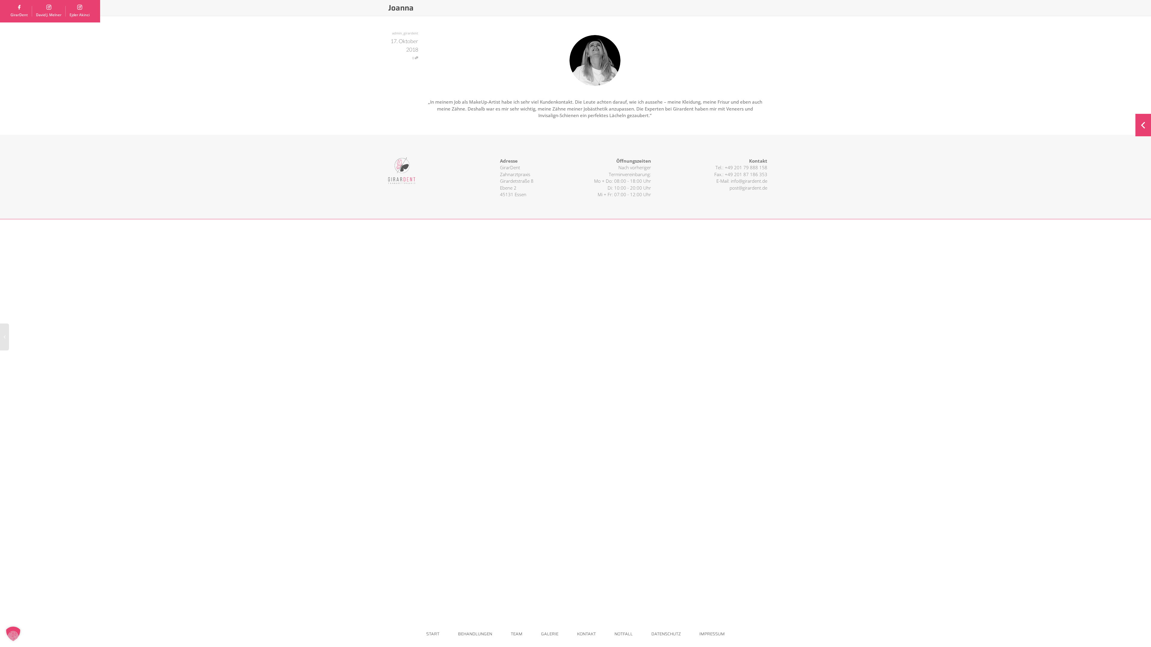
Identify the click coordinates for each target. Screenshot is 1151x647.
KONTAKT (586, 634)
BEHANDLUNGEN (475, 634)
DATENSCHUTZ (666, 634)
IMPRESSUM (712, 634)
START (432, 634)
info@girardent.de (749, 181)
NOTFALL (623, 634)
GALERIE (549, 634)
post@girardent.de (748, 188)
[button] (13, 634)
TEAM (516, 634)
